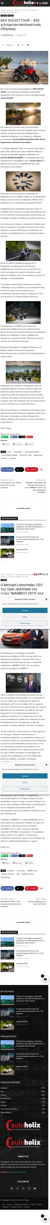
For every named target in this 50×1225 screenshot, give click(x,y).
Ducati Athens (18, 452)
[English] (34, 3)
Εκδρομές (10, 15)
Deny (25, 617)
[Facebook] (17, 1188)
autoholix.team (7, 35)
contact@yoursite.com (18, 1172)
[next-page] (5, 561)
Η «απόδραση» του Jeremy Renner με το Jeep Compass (11, 485)
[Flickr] (23, 1188)
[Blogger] (12, 1188)
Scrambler (12, 458)
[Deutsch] (40, 3)
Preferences (25, 623)
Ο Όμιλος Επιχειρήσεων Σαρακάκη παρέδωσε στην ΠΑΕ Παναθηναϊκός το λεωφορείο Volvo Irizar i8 (30, 526)
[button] (46, 599)
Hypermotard (38, 455)
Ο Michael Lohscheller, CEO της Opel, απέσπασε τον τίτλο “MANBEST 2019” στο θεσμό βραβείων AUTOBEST (35, 488)
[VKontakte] (34, 1188)
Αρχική (3, 10)
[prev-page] (2, 561)
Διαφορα (10, 10)
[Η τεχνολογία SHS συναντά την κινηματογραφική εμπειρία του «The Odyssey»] (7, 540)
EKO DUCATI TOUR (26, 455)
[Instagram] (29, 1188)
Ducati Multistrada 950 (32, 452)
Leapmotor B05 (21, 550)
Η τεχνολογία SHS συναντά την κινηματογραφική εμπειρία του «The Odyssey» (29, 539)
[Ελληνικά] (43, 3)
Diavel (9, 452)
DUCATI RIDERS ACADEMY (9, 455)
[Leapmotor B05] (7, 553)
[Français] (37, 3)
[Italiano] (46, 3)
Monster (4, 458)
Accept (25, 610)
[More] (28, 45)
